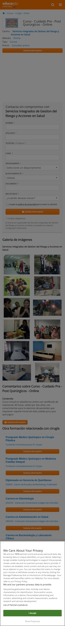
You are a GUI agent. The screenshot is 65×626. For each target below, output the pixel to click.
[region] (32, 583)
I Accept (32, 613)
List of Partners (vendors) (15, 605)
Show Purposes (32, 621)
